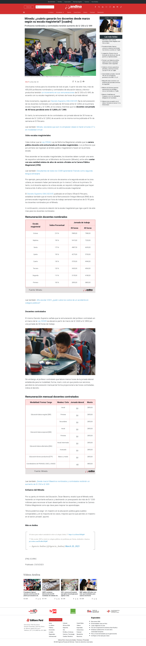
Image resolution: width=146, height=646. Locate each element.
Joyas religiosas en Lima (98, 625)
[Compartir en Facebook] (36, 599)
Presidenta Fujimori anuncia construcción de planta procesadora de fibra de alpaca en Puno (31, 594)
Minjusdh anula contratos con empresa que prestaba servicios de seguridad (111, 82)
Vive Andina (95, 2)
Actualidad (60, 12)
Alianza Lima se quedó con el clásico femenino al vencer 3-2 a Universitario (111, 103)
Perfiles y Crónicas (68, 632)
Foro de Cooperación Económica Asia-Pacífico (104, 627)
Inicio (50, 623)
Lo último (50, 12)
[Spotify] (117, 7)
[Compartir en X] (38, 599)
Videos (85, 12)
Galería (69, 12)
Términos (79, 640)
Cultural (65, 623)
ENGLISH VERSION (55, 619)
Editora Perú (61, 640)
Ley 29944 (46, 142)
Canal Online (77, 12)
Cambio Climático (68, 636)
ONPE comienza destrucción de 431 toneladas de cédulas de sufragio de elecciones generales (50, 595)
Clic (64, 630)
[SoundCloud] (113, 7)
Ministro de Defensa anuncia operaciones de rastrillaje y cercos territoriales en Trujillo (110, 89)
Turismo (86, 2)
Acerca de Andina (71, 640)
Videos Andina (31, 574)
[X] (99, 7)
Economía (51, 630)
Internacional (52, 636)
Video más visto (111, 18)
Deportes (65, 627)
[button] (24, 587)
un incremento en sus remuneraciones (58, 92)
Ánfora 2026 (66, 625)
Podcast (92, 12)
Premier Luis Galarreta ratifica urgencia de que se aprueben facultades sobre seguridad (110, 61)
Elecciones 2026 (95, 621)
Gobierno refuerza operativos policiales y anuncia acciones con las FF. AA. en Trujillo (110, 68)
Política (51, 627)
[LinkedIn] (102, 7)
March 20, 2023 (72, 546)
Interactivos (80, 630)
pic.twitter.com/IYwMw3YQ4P (38, 541)
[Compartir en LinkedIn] (40, 599)
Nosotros (79, 636)
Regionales (52, 634)
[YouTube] (106, 7)
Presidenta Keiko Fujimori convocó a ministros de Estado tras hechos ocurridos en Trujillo (111, 48)
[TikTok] (121, 7)
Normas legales (77, 2)
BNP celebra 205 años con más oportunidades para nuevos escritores (88, 593)
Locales (51, 632)
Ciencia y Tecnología (68, 634)
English (29, 7)
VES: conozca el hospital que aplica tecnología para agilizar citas (69, 593)
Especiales (67, 2)
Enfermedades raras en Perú (99, 623)
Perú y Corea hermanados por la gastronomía (104, 633)
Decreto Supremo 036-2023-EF (64, 101)
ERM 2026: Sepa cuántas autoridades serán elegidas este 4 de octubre (111, 41)
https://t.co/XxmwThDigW (77, 534)
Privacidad (86, 640)
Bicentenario (51, 2)
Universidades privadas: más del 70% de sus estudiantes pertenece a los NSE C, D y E (111, 75)
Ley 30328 (42, 321)
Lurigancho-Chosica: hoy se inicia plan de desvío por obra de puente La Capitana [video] (111, 55)
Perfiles (60, 2)
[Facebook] (95, 7)
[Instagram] (110, 7)
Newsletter (101, 12)
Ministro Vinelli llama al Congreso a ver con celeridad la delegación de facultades (111, 96)
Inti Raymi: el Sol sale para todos (100, 636)
